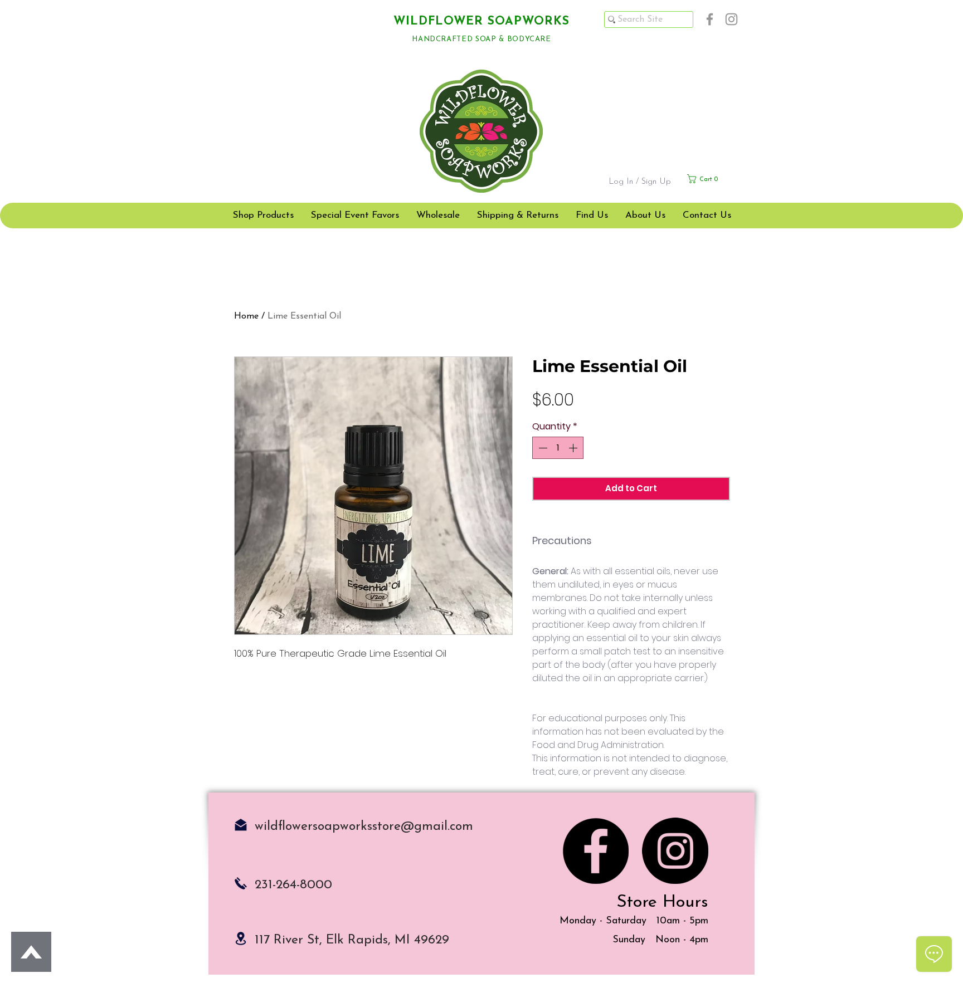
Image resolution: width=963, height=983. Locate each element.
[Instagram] (731, 19)
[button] (713, 178)
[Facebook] (710, 19)
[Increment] (574, 447)
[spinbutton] (557, 447)
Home (246, 316)
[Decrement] (541, 447)
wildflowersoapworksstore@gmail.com (364, 826)
